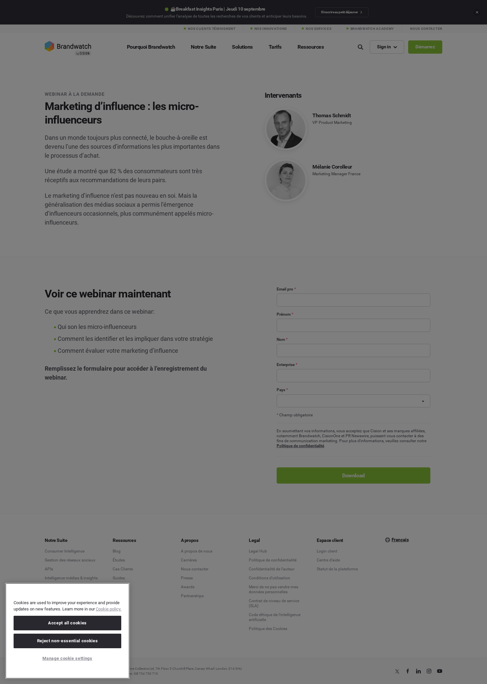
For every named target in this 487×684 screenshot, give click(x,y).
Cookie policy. (108, 608)
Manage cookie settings (67, 658)
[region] (67, 631)
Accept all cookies (67, 622)
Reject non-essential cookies (67, 640)
